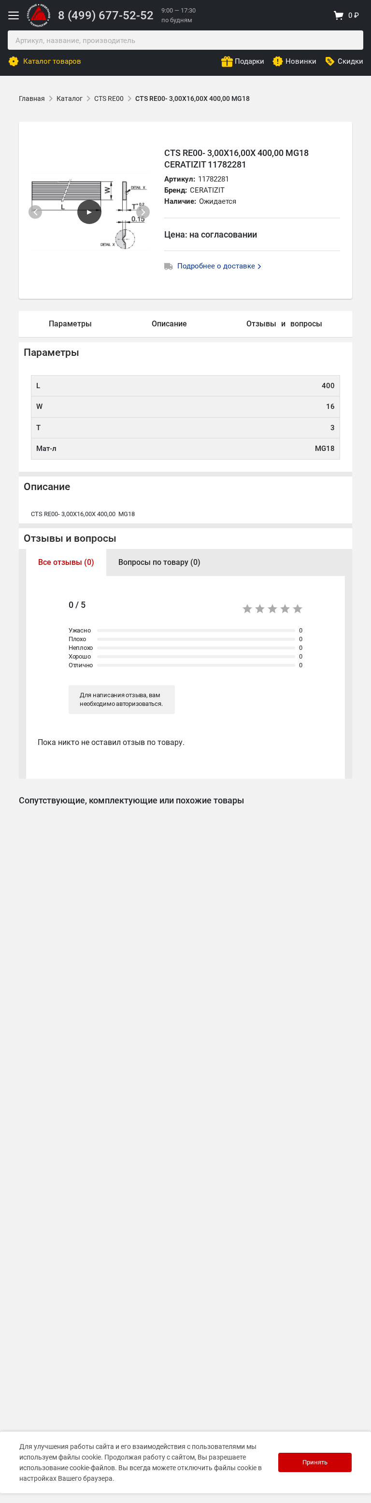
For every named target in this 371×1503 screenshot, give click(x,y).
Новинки (300, 61)
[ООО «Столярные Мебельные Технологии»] (38, 24)
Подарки (249, 61)
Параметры (70, 323)
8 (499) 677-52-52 (106, 15)
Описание (169, 323)
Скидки (350, 61)
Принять (315, 1462)
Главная (32, 98)
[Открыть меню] (13, 15)
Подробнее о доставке (217, 266)
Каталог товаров (52, 61)
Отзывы (261, 323)
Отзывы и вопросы (70, 538)
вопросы (306, 323)
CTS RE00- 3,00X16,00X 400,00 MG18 (192, 98)
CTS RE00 (109, 98)
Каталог (70, 98)
